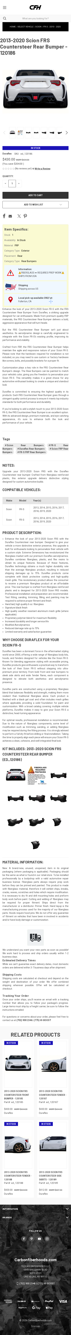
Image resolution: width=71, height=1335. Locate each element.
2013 (36, 507)
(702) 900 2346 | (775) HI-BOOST (37, 1283)
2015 (48, 507)
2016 (54, 507)
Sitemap (35, 1326)
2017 (61, 507)
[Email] (10, 216)
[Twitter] (19, 216)
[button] (41, 168)
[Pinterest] (25, 216)
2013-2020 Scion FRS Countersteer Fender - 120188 (18, 1176)
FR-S (21, 509)
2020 (48, 511)
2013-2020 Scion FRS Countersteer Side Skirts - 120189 (50, 1176)
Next (66, 132)
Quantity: (8, 176)
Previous (4, 132)
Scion (9, 509)
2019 (42, 511)
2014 (42, 507)
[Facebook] (4, 216)
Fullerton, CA (25, 301)
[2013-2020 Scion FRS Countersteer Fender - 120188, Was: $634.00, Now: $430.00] (18, 1145)
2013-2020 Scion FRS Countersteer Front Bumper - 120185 (16, 1095)
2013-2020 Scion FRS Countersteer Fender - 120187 (52, 1095)
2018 (36, 511)
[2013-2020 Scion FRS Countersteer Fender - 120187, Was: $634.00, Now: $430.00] (53, 1064)
